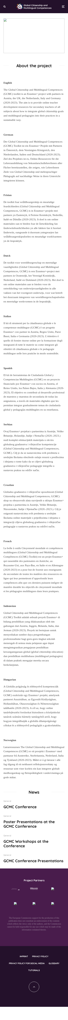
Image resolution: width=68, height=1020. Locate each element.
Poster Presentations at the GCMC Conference (29, 824)
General (7, 801)
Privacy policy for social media (27, 963)
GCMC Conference (20, 807)
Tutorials (34, 970)
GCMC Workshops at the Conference (25, 843)
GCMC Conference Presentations (33, 861)
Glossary (54, 963)
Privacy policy (40, 956)
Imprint (24, 956)
